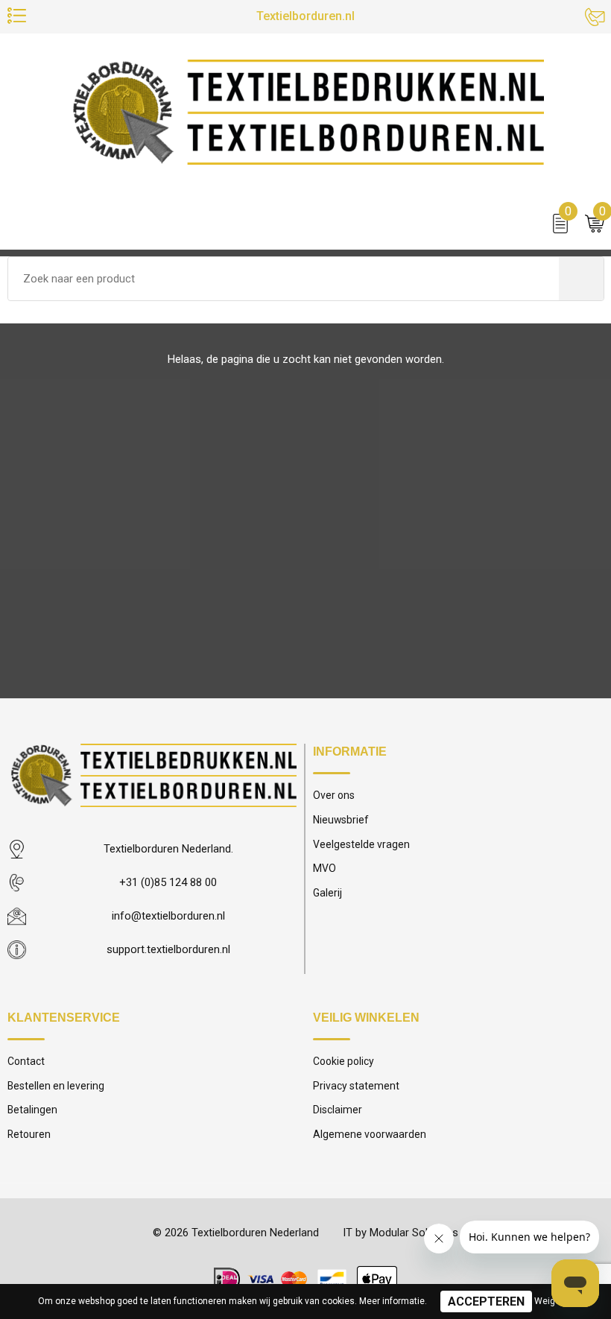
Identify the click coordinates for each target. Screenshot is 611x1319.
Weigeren (554, 1301)
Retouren (29, 1134)
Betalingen (32, 1110)
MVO (324, 868)
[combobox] (283, 278)
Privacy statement (356, 1086)
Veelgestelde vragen (361, 844)
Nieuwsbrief (341, 820)
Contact (26, 1061)
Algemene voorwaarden (369, 1134)
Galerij (327, 893)
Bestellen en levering (55, 1086)
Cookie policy (343, 1061)
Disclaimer (337, 1110)
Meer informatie (392, 1301)
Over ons (334, 795)
